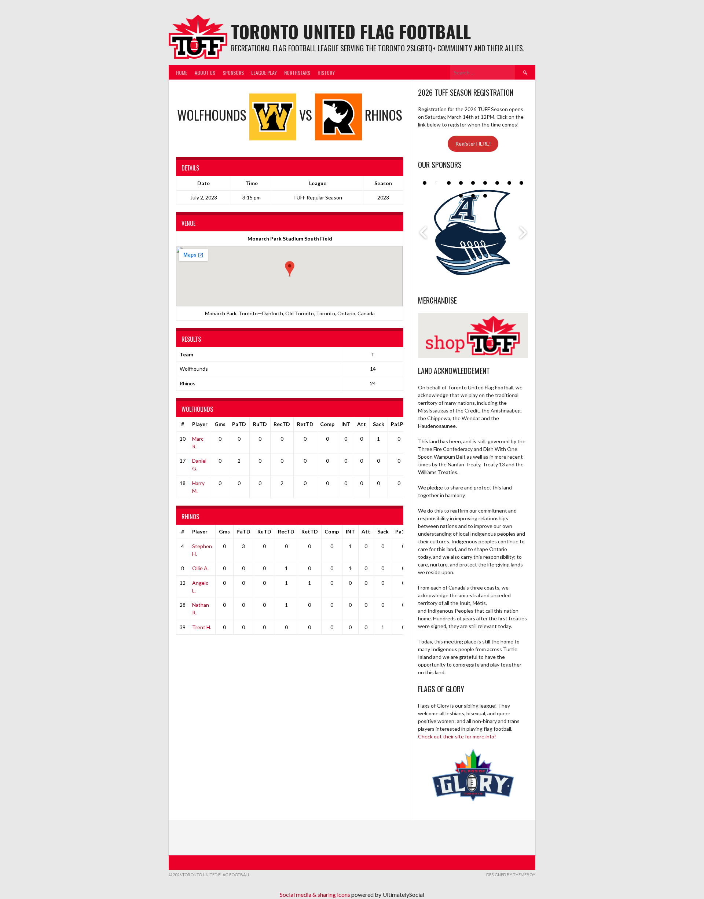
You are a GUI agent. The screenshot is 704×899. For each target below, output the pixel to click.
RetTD (305, 424)
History (326, 72)
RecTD (282, 424)
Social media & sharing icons (315, 894)
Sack (378, 424)
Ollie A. (200, 568)
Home (181, 72)
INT (346, 424)
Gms (219, 424)
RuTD (260, 424)
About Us (205, 72)
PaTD (239, 424)
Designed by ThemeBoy (510, 874)
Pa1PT (399, 424)
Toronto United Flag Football (351, 31)
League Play (264, 72)
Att (361, 424)
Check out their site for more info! (457, 736)
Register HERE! (473, 143)
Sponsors (233, 72)
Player (200, 424)
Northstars (297, 72)
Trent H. (201, 627)
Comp (327, 424)
